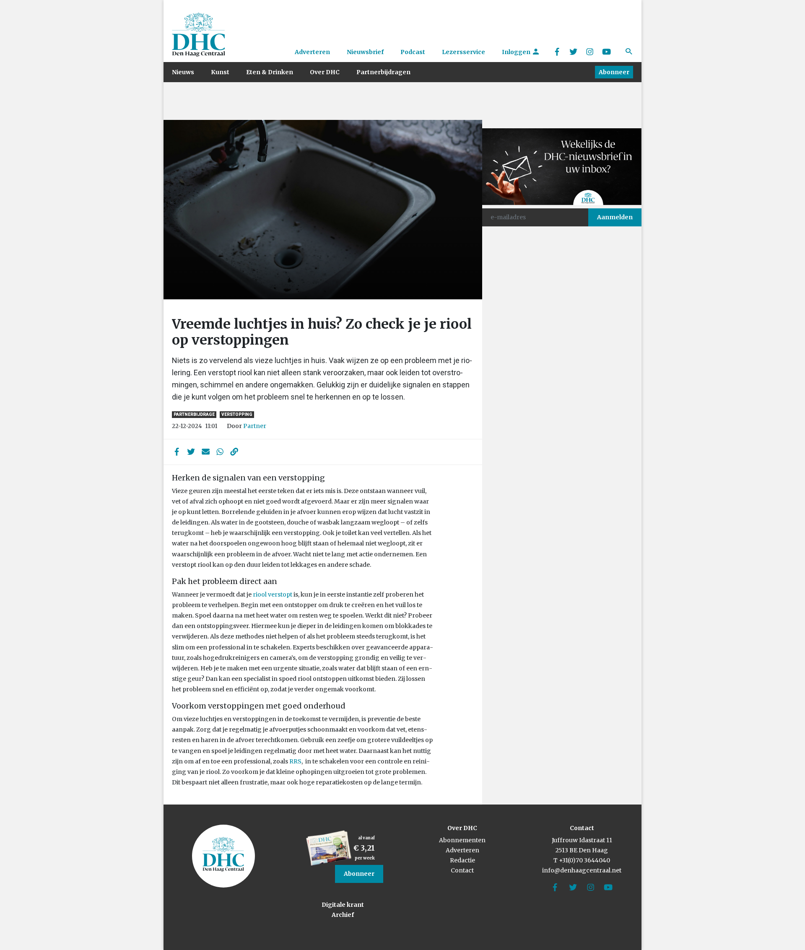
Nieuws (183, 72)
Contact (462, 870)
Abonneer (614, 72)
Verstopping (236, 414)
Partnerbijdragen (383, 72)
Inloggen (517, 52)
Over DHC (325, 72)
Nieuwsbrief (365, 52)
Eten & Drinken (269, 72)
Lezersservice (463, 52)
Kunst (220, 72)
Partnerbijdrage (194, 414)
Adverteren (312, 52)
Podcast (412, 52)
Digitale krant (343, 904)
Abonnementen (462, 840)
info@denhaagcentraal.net (581, 870)
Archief (343, 915)
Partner (254, 426)
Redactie (462, 860)
